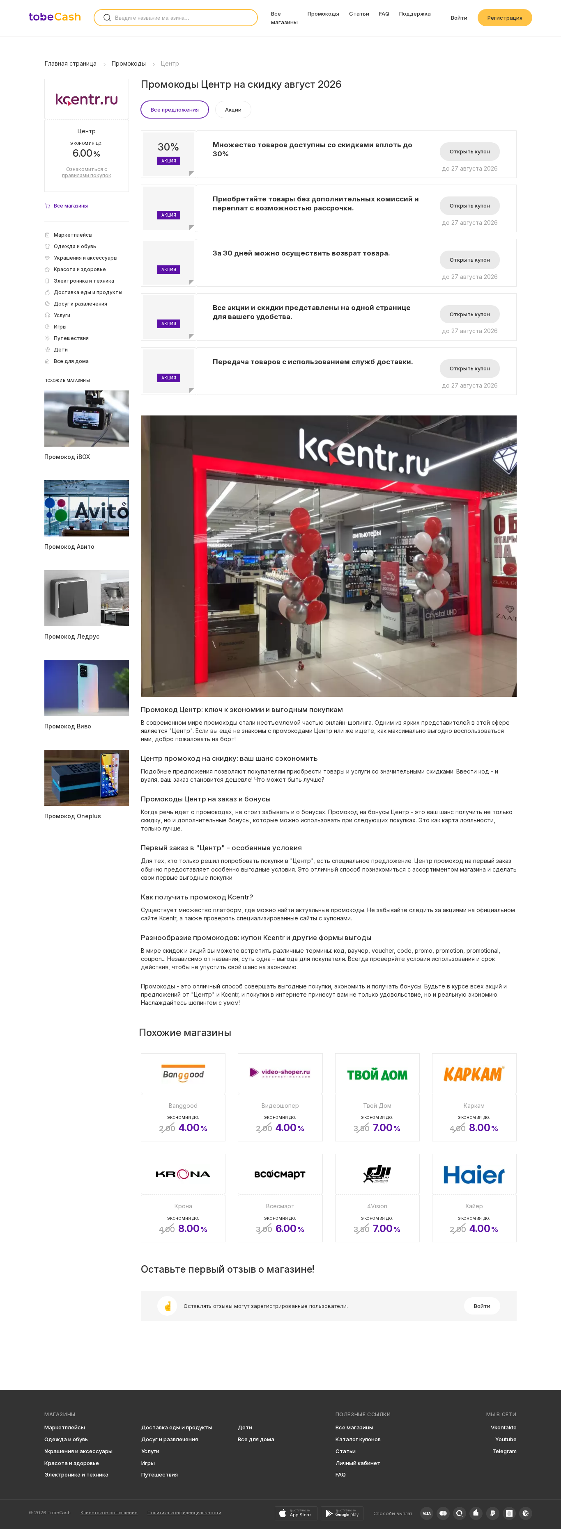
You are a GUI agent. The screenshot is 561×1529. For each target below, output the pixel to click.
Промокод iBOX (67, 456)
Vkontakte (504, 1427)
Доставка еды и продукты (176, 1427)
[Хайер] (474, 1198)
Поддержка (415, 13)
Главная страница (71, 63)
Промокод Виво (67, 726)
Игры (148, 1463)
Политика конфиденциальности (184, 1512)
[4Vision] (377, 1198)
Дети (245, 1427)
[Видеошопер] (280, 1097)
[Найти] (107, 17)
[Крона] (183, 1198)
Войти (459, 17)
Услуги (150, 1451)
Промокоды (323, 13)
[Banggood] (183, 1097)
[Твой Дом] (377, 1097)
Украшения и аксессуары (78, 1451)
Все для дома (256, 1439)
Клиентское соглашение (109, 1512)
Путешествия (159, 1474)
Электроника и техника (76, 1474)
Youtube (506, 1439)
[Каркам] (474, 1097)
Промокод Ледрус (71, 636)
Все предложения (175, 109)
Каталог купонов (358, 1439)
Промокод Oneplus (72, 815)
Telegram (504, 1451)
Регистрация (504, 17)
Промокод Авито (69, 546)
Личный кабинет (358, 1463)
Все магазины (354, 1427)
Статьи (359, 13)
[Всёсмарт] (280, 1198)
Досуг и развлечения (169, 1439)
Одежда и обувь (66, 1439)
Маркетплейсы (64, 1427)
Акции (233, 109)
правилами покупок (86, 175)
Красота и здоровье (71, 1463)
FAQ (384, 13)
